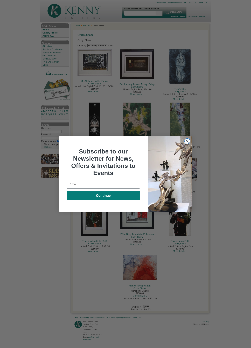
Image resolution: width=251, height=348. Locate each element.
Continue (103, 195)
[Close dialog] (187, 141)
